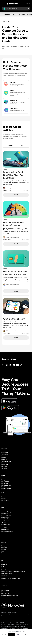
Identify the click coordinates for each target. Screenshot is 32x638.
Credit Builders (5, 459)
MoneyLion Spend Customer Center (10, 578)
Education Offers (5, 524)
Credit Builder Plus (6, 461)
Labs (2, 551)
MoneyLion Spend (6, 480)
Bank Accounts (5, 481)
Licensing (3, 575)
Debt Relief (4, 513)
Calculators (4, 547)
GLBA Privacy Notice (6, 573)
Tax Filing (3, 522)
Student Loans (5, 463)
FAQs (2, 566)
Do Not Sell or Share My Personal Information (13, 571)
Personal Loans (5, 452)
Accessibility (4, 577)
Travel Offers (4, 528)
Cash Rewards (5, 500)
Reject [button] (4, 635)
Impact (3, 553)
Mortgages (4, 466)
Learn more (22, 631)
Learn (3, 21)
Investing (3, 487)
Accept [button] (11, 635)
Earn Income (4, 483)
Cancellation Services (7, 531)
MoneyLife (4, 546)
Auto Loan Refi (5, 519)
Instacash (3, 457)
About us (3, 542)
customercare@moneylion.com (9, 595)
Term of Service (5, 568)
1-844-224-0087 (5, 594)
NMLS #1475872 (13, 626)
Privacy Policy (4, 570)
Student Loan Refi (6, 515)
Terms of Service (23, 624)
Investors (3, 549)
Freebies (3, 498)
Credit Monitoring (6, 512)
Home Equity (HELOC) (7, 464)
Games (3, 497)
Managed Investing (6, 488)
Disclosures (22, 626)
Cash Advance (5, 456)
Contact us (4, 564)
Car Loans (4, 468)
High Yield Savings (6, 485)
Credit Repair (5, 529)
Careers (3, 544)
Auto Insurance (5, 517)
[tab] (10, 145)
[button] (23, 634)
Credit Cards (4, 454)
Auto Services (5, 521)
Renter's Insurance (6, 526)
